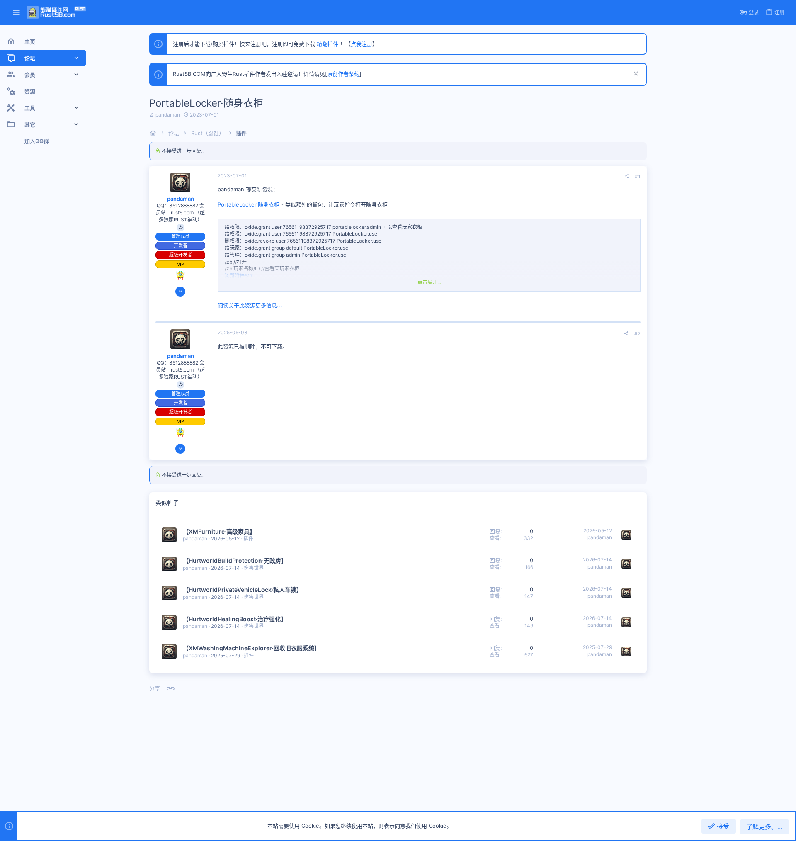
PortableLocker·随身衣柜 (248, 204)
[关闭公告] (635, 74)
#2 (637, 334)
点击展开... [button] (429, 282)
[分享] (626, 176)
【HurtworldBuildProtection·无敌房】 (235, 560)
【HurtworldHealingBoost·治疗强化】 (234, 618)
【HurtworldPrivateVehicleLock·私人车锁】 (242, 589)
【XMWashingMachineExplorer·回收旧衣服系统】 (251, 647)
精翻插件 (327, 44)
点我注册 (361, 44)
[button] (16, 12)
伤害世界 (254, 568)
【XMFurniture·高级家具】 (219, 531)
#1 (638, 176)
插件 (248, 538)
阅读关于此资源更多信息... (250, 305)
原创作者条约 (343, 73)
